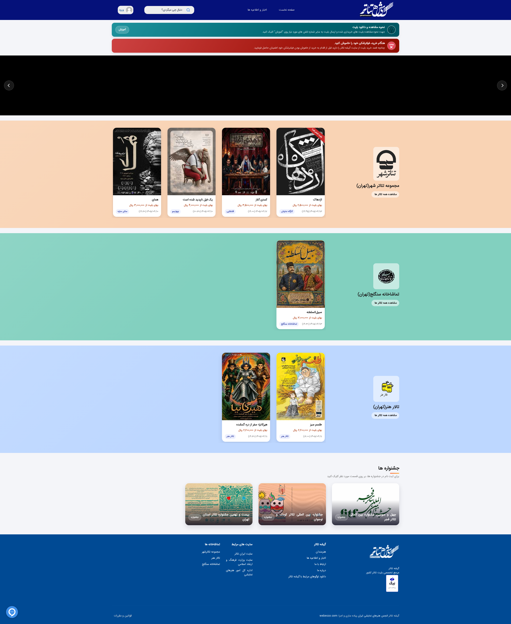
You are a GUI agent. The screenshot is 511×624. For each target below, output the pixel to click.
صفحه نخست (287, 10)
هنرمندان (321, 552)
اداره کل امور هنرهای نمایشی (239, 573)
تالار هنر (215, 558)
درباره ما (321, 571)
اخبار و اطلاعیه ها (257, 10)
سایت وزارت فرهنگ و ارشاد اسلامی (239, 562)
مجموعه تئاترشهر (211, 552)
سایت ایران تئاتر (244, 554)
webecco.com (328, 616)
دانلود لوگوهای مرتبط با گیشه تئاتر (307, 577)
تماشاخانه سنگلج (211, 564)
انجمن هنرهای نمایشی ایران (373, 616)
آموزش (122, 30)
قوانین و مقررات (123, 616)
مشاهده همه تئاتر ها (386, 194)
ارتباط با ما (320, 564)
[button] (125, 10)
